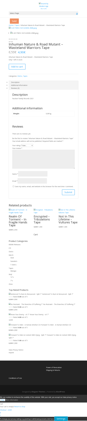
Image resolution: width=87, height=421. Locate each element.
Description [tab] (15, 82)
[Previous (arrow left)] (10, 41)
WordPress (60, 392)
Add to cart (17, 66)
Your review (17, 148)
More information (12, 400)
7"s (11, 280)
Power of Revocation (54, 367)
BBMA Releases (15, 244)
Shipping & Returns (53, 370)
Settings (61, 418)
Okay (2, 400)
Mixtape (13, 271)
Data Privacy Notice (16, 350)
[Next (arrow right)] (12, 41)
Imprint (11, 352)
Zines (11, 284)
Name (15, 174)
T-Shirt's (13, 265)
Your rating (17, 145)
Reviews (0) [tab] (15, 88)
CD (10, 248)
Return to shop (19, 406)
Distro (19, 76)
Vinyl (10, 274)
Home (11, 25)
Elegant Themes (38, 392)
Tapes (17, 25)
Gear (12, 258)
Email (15, 181)
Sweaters (13, 261)
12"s (12, 277)
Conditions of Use (15, 378)
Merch (11, 255)
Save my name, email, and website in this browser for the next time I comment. (44, 186)
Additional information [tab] (19, 85)
